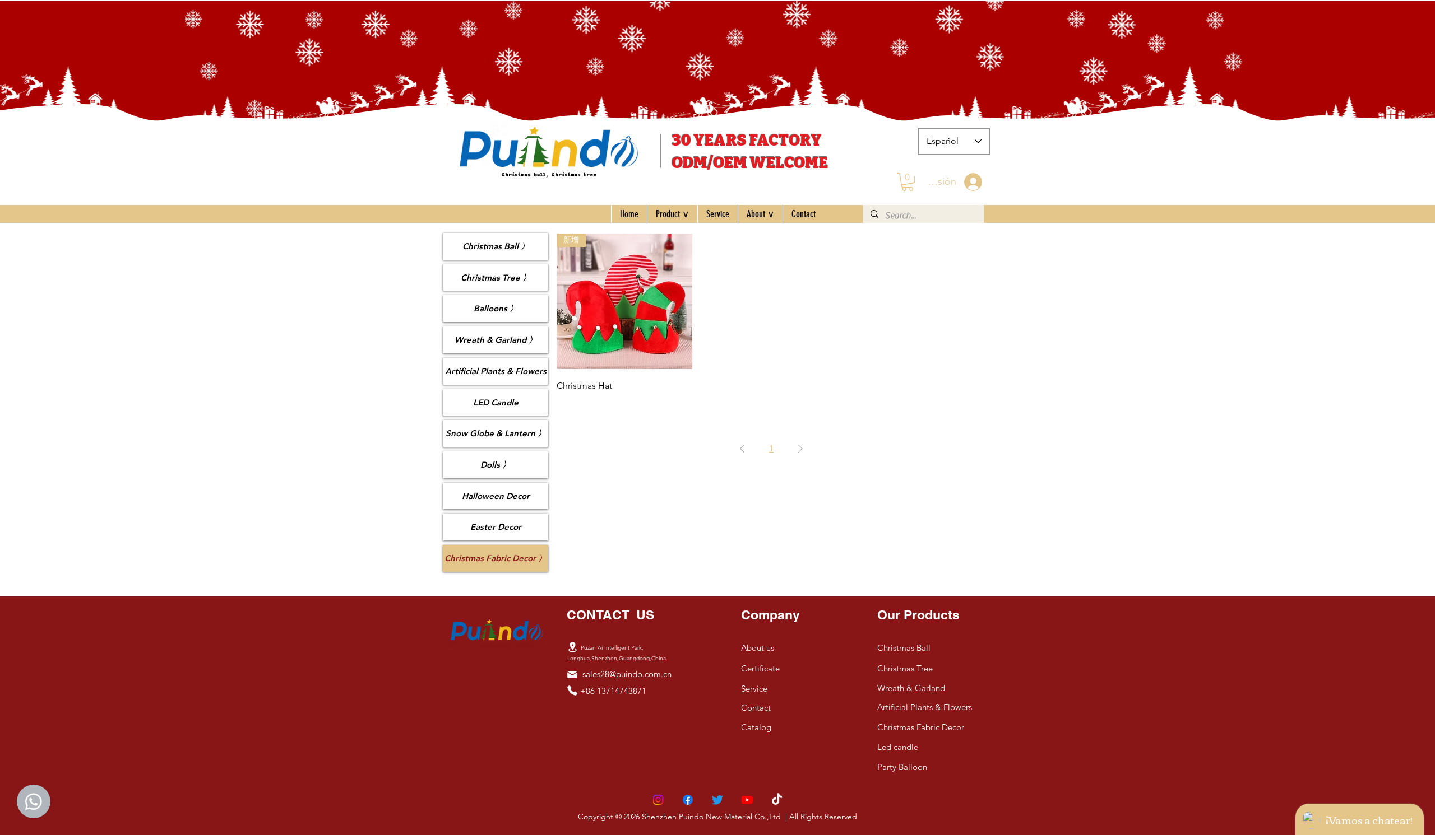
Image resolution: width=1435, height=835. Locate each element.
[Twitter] (717, 799)
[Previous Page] (742, 448)
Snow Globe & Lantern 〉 (496, 433)
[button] (907, 182)
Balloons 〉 (496, 308)
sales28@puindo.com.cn (627, 674)
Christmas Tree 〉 (496, 277)
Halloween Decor (496, 496)
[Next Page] (800, 448)
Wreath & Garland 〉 (496, 339)
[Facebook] (688, 799)
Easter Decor (495, 526)
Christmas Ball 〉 (495, 246)
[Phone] (572, 690)
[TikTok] (777, 799)
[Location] (572, 647)
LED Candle (496, 402)
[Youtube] (747, 799)
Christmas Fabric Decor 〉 (496, 558)
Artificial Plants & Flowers (496, 371)
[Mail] (572, 674)
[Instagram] (658, 799)
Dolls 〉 (495, 464)
